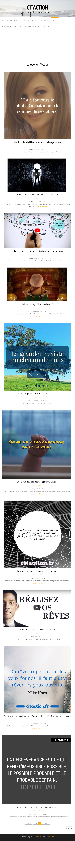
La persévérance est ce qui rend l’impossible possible (37, 807)
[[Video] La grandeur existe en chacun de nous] (37, 357)
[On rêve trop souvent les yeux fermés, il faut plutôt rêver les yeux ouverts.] (37, 679)
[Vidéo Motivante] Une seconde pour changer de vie (37, 142)
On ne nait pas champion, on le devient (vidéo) (37, 481)
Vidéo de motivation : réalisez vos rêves (37, 629)
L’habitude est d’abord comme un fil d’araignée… (37, 570)
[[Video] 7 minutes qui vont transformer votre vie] (37, 175)
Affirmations (45, 20)
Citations (17, 20)
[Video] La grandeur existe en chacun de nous (37, 393)
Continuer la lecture (41, 207)
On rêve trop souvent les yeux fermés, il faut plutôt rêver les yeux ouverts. (37, 716)
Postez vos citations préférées (12, 26)
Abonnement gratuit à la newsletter (37, 26)
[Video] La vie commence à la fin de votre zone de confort (37, 251)
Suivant (47, 823)
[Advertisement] (37, 44)
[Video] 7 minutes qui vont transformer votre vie (37, 194)
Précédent (28, 823)
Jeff (32, 149)
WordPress (38, 837)
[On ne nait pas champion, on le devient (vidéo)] (36, 444)
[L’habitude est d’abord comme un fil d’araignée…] (37, 534)
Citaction (37, 7)
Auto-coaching (7, 20)
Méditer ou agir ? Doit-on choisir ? (37, 304)
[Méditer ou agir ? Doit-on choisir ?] (37, 284)
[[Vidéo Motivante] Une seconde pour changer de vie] (37, 105)
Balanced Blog (50, 837)
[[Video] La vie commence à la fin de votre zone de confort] (37, 231)
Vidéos (55, 20)
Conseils (26, 20)
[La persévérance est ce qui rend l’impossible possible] (36, 769)
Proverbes (35, 20)
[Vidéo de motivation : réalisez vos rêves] (37, 608)
